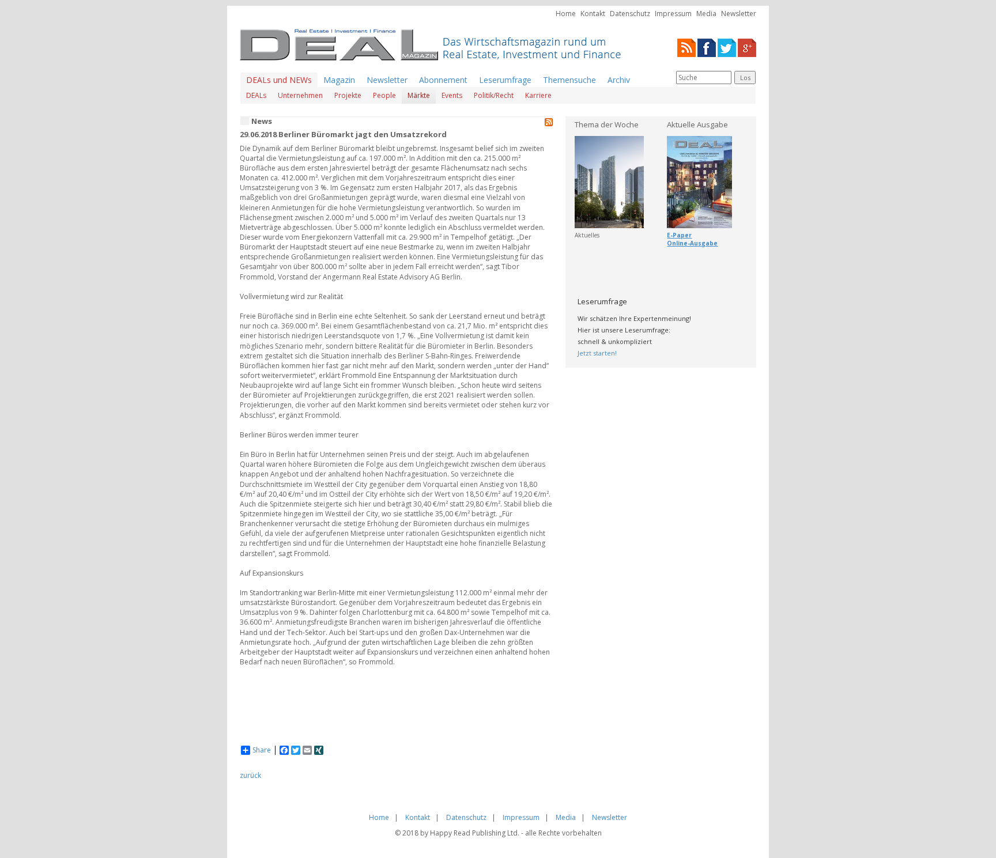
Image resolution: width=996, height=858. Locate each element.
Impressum (673, 13)
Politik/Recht (494, 95)
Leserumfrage (505, 79)
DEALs (256, 95)
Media (706, 13)
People (384, 95)
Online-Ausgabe (692, 243)
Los (745, 77)
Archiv (619, 79)
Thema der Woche (607, 124)
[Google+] (747, 47)
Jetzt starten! (597, 353)
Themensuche (569, 79)
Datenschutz (630, 13)
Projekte (347, 95)
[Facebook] (706, 47)
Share (261, 750)
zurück (250, 775)
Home (566, 13)
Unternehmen (300, 95)
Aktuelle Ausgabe (697, 124)
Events (452, 95)
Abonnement (443, 79)
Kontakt (592, 13)
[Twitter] (727, 47)
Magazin (339, 79)
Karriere (538, 95)
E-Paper (679, 235)
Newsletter (738, 13)
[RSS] (686, 47)
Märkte (419, 95)
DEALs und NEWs (279, 79)
